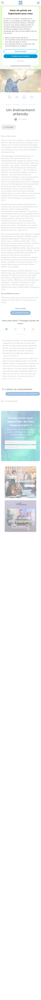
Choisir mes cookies (20, 51)
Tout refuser (20, 61)
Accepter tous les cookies (20, 56)
